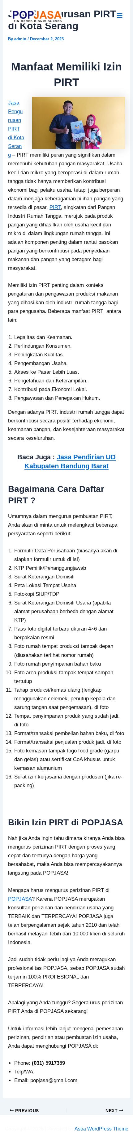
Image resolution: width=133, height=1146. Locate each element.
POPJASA (20, 899)
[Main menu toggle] (120, 16)
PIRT (55, 207)
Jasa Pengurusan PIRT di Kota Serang (16, 129)
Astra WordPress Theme (101, 1128)
